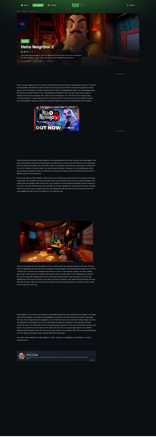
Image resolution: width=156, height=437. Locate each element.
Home (18, 11)
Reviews (24, 11)
